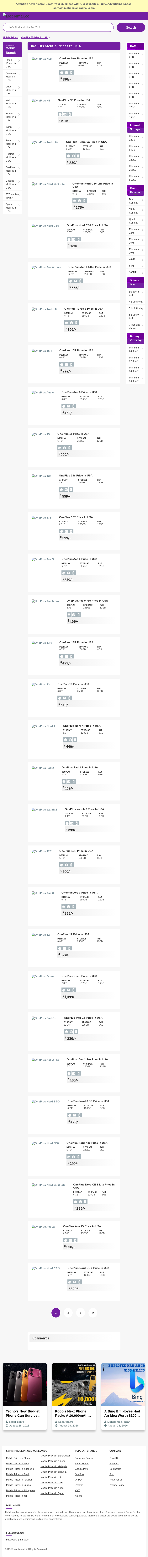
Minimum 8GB (134, 95)
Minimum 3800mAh (134, 369)
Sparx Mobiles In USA (11, 208)
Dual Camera (133, 201)
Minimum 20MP (134, 251)
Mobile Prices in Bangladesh (55, 1455)
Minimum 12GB (134, 105)
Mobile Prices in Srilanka (53, 1472)
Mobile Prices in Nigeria (53, 1461)
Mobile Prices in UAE (51, 1482)
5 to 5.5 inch (135, 308)
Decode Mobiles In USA (11, 184)
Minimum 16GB (134, 115)
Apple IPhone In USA (11, 63)
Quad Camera (133, 221)
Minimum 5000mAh (134, 379)
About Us (114, 1458)
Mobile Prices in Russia (18, 1485)
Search (131, 27)
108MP (133, 272)
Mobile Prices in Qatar (52, 1493)
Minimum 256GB (134, 168)
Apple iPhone (82, 1463)
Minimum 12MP (134, 231)
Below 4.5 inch (134, 293)
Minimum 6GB (134, 85)
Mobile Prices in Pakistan (19, 1479)
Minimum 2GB (134, 55)
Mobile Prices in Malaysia (53, 1466)
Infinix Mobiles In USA (11, 130)
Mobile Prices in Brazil (17, 1474)
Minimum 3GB (134, 65)
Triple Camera (133, 211)
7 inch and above (134, 326)
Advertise (114, 1463)
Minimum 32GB (134, 138)
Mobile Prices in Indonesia (20, 1469)
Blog (111, 1474)
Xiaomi (78, 1496)
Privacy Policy (116, 1485)
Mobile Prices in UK (50, 1477)
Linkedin (24, 1539)
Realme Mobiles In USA (11, 157)
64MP (132, 265)
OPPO (78, 1479)
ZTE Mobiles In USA (12, 196)
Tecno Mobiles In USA (11, 144)
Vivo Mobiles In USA (11, 103)
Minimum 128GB (134, 158)
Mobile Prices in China (18, 1458)
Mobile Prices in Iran (17, 1496)
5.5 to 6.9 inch (134, 316)
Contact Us (115, 1469)
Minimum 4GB (134, 75)
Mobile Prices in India (17, 1463)
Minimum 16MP (134, 241)
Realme (79, 1485)
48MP (132, 259)
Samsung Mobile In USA (11, 76)
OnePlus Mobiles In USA (11, 171)
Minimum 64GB (134, 148)
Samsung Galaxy (84, 1458)
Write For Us (115, 1479)
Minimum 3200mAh (134, 359)
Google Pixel (81, 1469)
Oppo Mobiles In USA (11, 90)
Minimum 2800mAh (134, 349)
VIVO (77, 1490)
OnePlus (79, 1474)
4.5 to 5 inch (135, 301)
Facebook (11, 1539)
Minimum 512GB (134, 178)
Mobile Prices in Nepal (52, 1488)
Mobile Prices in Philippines (20, 1490)
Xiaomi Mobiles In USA (11, 117)
